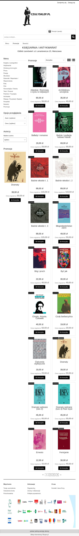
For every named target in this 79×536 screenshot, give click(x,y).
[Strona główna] (39, 16)
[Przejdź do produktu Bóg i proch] (39, 258)
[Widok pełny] (73, 60)
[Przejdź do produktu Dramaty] (64, 349)
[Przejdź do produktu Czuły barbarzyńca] (64, 303)
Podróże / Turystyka (9, 94)
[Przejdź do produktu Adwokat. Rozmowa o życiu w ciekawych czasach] (39, 77)
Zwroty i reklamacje (33, 491)
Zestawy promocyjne (10, 68)
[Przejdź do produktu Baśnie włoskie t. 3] (39, 213)
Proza (5, 70)
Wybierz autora (8, 135)
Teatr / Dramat (8, 91)
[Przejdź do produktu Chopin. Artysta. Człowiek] (39, 303)
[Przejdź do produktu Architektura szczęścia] (64, 77)
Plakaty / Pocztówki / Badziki (12, 99)
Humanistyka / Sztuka (10, 89)
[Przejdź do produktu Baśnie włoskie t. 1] (39, 168)
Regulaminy (31, 488)
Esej (4, 83)
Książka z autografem (10, 63)
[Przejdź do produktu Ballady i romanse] (39, 122)
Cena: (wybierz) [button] (10, 123)
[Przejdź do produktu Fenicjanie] (64, 439)
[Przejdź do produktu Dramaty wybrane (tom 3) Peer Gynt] (64, 394)
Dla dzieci (6, 76)
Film (4, 86)
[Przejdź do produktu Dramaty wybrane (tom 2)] (39, 394)
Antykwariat (7, 65)
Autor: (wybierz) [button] (10, 118)
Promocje (6, 107)
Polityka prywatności (34, 493)
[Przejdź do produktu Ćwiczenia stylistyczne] (39, 349)
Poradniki (6, 101)
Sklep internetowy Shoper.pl (39, 534)
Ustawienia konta (9, 491)
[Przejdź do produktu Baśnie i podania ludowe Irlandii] (64, 122)
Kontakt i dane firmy (58, 488)
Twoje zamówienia (9, 488)
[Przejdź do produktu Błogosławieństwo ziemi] (64, 213)
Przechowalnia (8, 493)
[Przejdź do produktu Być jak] (64, 258)
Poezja (5, 73)
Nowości (6, 104)
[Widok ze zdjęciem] (68, 60)
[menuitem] (7, 43)
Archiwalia (6, 96)
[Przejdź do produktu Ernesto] (39, 439)
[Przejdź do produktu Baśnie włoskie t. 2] (64, 168)
